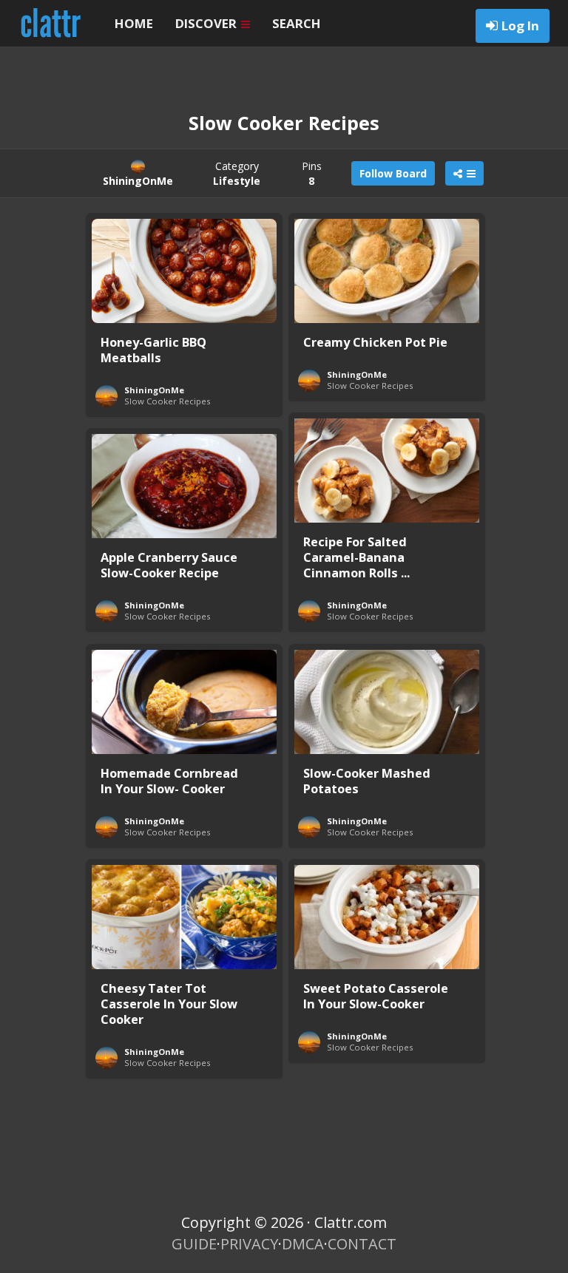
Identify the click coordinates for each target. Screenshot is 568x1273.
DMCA (303, 1244)
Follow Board (393, 173)
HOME (134, 23)
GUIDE (194, 1244)
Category (236, 173)
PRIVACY (249, 1244)
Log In (520, 25)
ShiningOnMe (154, 390)
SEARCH (296, 23)
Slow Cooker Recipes (167, 401)
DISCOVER (207, 23)
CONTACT (362, 1244)
